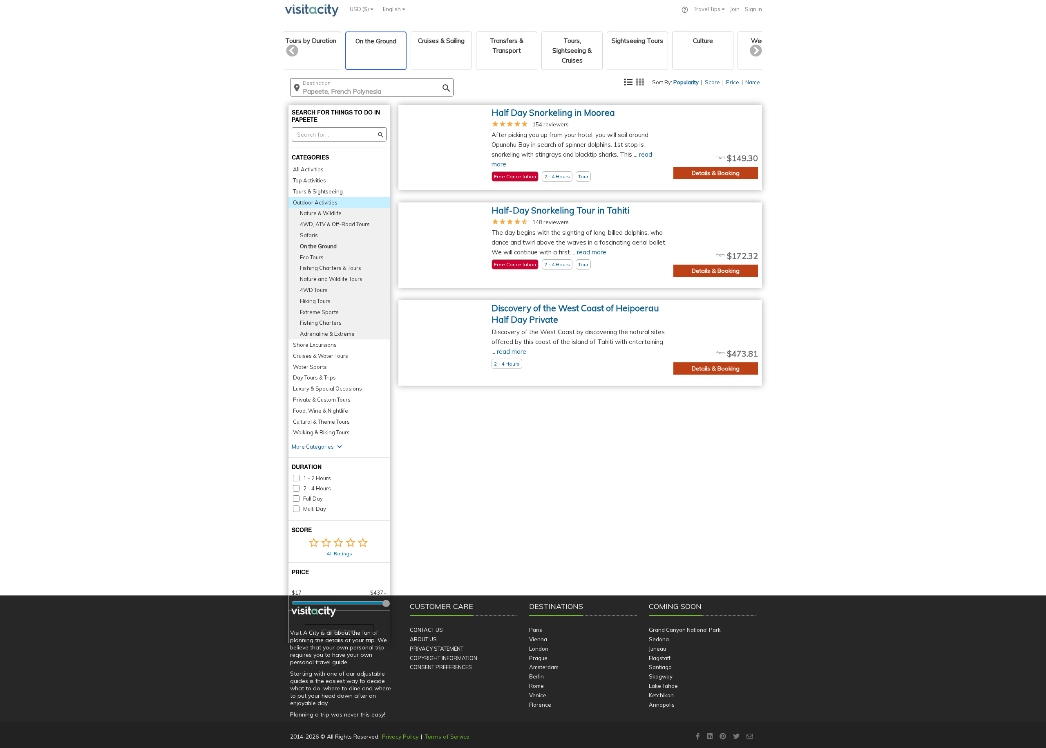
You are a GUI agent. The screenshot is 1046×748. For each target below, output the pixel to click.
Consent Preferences (441, 667)
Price (732, 82)
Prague (538, 658)
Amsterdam (544, 667)
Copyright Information (443, 658)
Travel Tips (708, 9)
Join (735, 9)
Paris (535, 630)
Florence (540, 704)
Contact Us (426, 630)
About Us (423, 639)
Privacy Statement (436, 648)
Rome (536, 686)
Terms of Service (447, 736)
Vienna (538, 639)
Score (712, 82)
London (538, 648)
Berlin (536, 676)
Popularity (686, 82)
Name (752, 82)
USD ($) (360, 9)
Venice (537, 695)
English (392, 9)
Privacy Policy (400, 736)
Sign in (753, 9)
